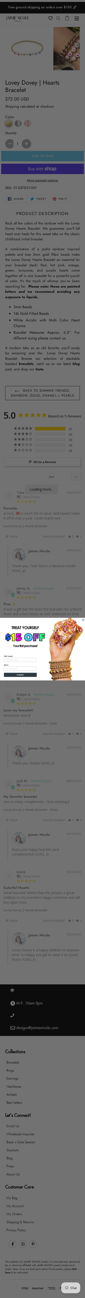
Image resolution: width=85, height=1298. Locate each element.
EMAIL (6, 665)
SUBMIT (20, 675)
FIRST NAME (8, 656)
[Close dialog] (83, 619)
